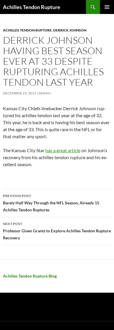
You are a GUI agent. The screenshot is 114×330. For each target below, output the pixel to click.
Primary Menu (107, 7)
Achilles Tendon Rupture (31, 7)
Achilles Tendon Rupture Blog (30, 275)
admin (45, 93)
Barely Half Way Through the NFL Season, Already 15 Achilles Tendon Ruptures (51, 203)
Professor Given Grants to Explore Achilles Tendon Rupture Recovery (57, 231)
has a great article (62, 150)
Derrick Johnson (70, 30)
